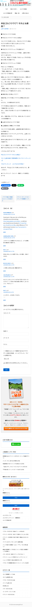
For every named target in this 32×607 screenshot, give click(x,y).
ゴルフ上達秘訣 (6, 577)
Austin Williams (7, 212)
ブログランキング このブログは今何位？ (12, 164)
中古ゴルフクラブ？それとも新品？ (11, 154)
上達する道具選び (5, 28)
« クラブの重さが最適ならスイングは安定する (7, 198)
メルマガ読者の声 (7, 13)
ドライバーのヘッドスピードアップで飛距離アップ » (23, 198)
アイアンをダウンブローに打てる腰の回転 (13, 542)
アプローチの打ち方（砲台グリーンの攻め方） (14, 531)
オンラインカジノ (7, 263)
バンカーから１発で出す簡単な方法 (11, 461)
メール (6, 338)
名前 (5, 331)
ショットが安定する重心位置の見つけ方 (12, 560)
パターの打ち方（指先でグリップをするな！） (14, 554)
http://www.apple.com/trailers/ (11, 221)
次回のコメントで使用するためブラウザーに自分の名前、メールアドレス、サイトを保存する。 (15, 353)
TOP (6, 9)
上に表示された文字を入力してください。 (15, 363)
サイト (5, 344)
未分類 (4, 586)
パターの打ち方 (6, 588)
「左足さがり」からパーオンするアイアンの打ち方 (15, 466)
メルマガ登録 (23, 9)
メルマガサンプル (7, 515)
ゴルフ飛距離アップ (7, 574)
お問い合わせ (25, 13)
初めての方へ (13, 9)
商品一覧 (17, 13)
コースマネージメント (8, 591)
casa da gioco (7, 275)
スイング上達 (6, 583)
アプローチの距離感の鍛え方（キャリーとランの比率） (16, 563)
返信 (4, 232)
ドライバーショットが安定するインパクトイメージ (15, 557)
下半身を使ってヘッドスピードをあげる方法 (13, 469)
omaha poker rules (8, 236)
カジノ (4, 249)
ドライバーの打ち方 (7, 594)
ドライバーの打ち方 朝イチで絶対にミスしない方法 (15, 534)
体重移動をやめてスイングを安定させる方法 (13, 463)
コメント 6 (13, 28)
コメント (6, 313)
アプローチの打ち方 (7, 580)
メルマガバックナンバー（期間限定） (12, 518)
